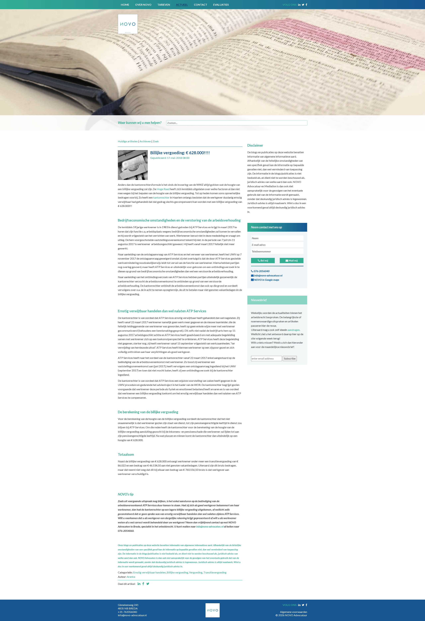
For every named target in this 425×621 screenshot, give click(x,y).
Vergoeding (195, 572)
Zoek (156, 141)
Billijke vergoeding (177, 572)
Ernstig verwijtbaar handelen (149, 572)
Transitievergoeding (214, 572)
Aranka (131, 576)
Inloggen (302, 608)
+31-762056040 (127, 611)
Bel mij (264, 260)
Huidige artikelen (128, 141)
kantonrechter (161, 197)
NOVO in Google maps (266, 279)
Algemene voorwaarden (293, 611)
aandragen (294, 329)
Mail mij (293, 260)
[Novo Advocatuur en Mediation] (128, 21)
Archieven (145, 141)
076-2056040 (261, 271)
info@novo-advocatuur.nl (268, 275)
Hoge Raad (163, 189)
